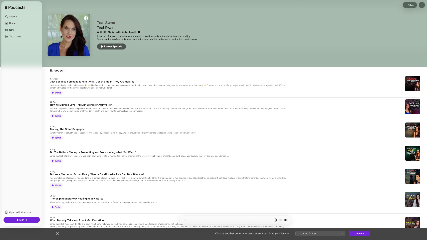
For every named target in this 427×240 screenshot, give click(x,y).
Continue (359, 233)
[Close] (57, 233)
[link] (58, 70)
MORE (194, 39)
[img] (15, 7)
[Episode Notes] (275, 220)
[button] (22, 16)
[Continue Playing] (281, 220)
